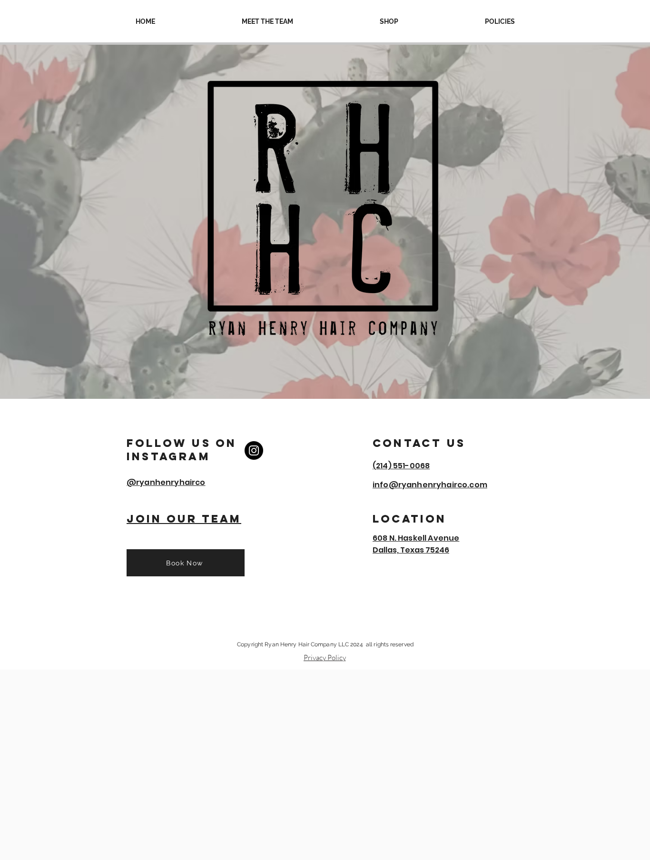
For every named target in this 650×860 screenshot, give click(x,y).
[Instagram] (254, 450)
